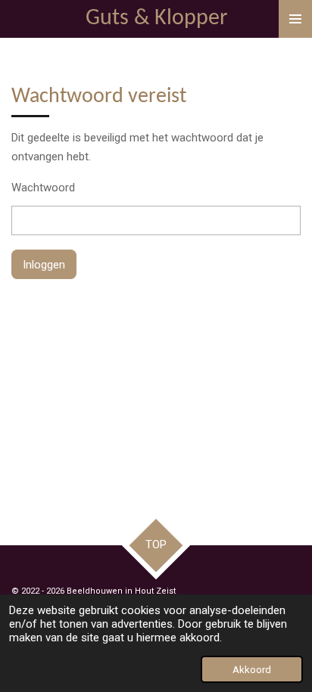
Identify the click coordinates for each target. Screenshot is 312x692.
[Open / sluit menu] (295, 19)
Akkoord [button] (251, 669)
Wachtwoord (43, 187)
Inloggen (44, 265)
